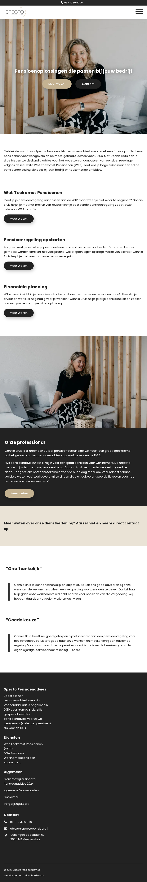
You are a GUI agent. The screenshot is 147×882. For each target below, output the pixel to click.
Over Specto (55, 55)
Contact (55, 93)
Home (55, 45)
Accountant (55, 74)
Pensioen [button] (55, 65)
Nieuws (55, 84)
